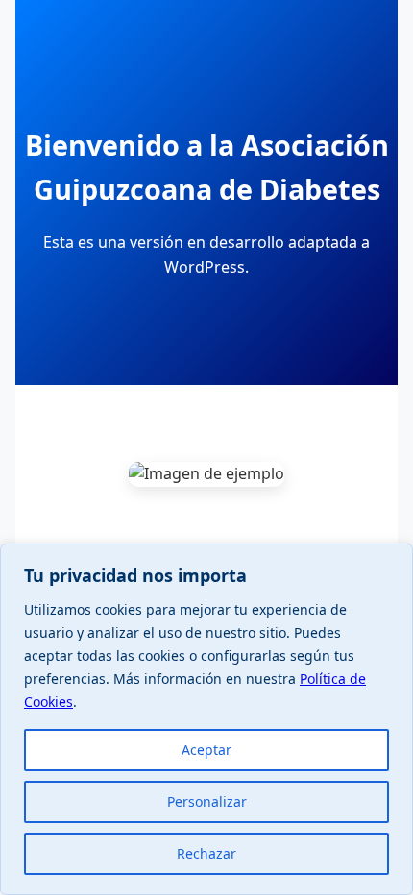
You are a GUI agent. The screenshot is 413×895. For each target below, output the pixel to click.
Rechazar (206, 853)
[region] (206, 719)
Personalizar (207, 801)
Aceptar (206, 749)
